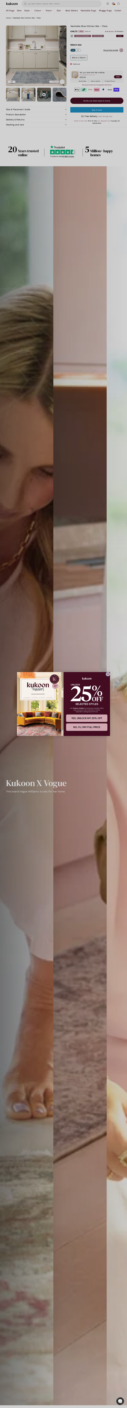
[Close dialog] (108, 674)
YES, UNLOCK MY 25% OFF (86, 718)
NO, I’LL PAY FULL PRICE (86, 727)
